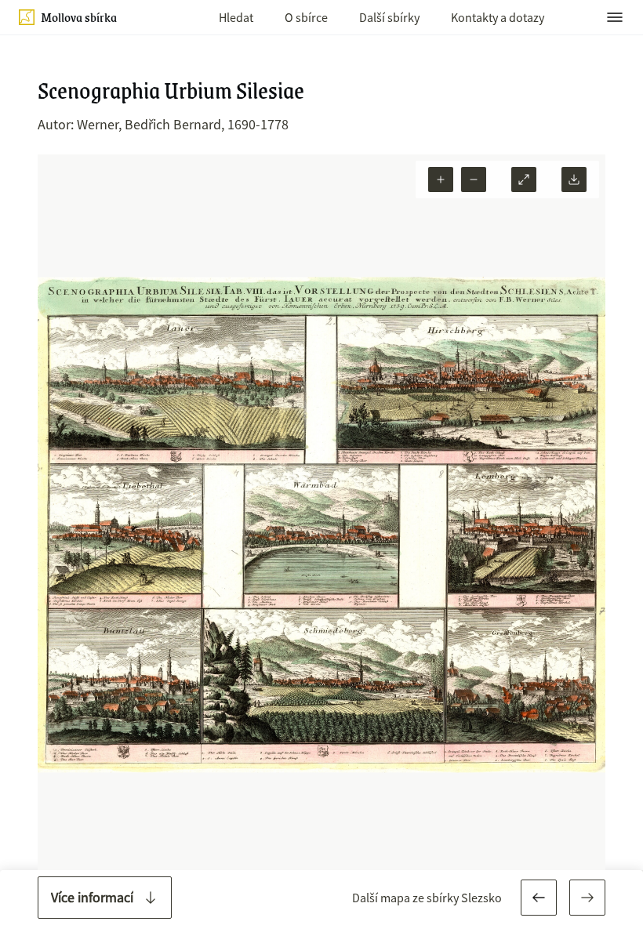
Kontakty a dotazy (497, 17)
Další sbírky (389, 17)
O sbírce (306, 17)
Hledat (236, 17)
